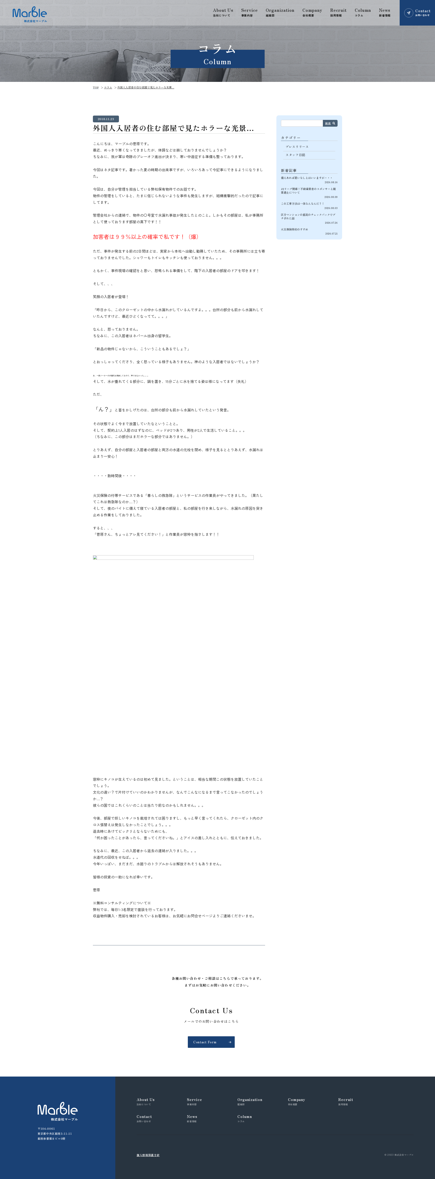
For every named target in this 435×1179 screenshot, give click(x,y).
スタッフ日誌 (295, 154)
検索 (328, 123)
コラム (108, 87)
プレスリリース (297, 146)
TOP (96, 87)
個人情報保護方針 (148, 1155)
